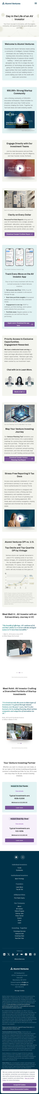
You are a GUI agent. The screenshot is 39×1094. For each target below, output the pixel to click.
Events (19, 918)
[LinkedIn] (4, 954)
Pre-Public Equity (19, 898)
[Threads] (35, 954)
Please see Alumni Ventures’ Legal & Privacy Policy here (17, 1027)
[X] (9, 954)
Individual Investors (19, 865)
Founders (19, 884)
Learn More (19, 887)
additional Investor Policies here (11, 1029)
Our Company (19, 903)
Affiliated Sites (19, 895)
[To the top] (23, 857)
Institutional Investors (19, 875)
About (19, 906)
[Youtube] (13, 954)
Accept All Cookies (19, 1085)
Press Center (19, 915)
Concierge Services (19, 931)
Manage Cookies (19, 990)
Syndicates (19, 870)
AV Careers (19, 909)
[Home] (16, 857)
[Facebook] (30, 954)
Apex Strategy (19, 878)
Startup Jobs (19, 913)
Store (19, 920)
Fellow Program (19, 911)
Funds (19, 868)
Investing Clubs (19, 936)
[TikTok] (17, 954)
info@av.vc (24, 982)
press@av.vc (24, 984)
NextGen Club (19, 938)
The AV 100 (19, 889)
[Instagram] (26, 954)
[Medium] (22, 954)
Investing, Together (19, 928)
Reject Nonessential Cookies (19, 1089)
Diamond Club (19, 933)
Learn (19, 923)
